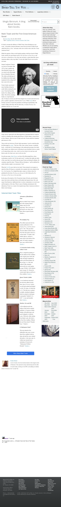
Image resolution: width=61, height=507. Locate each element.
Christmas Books (50, 197)
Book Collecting (50, 183)
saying (11, 145)
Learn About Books (51, 228)
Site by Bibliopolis (47, 493)
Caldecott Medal (50, 192)
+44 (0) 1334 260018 (34, 1)
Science (48, 275)
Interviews (48, 223)
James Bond (49, 226)
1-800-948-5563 (11, 1)
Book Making (49, 187)
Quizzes (48, 269)
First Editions (49, 212)
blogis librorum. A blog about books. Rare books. (14, 24)
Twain (30, 100)
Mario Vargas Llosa (50, 246)
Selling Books (38, 483)
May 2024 (47, 305)
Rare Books (49, 273)
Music (47, 255)
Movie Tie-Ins (50, 253)
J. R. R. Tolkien (50, 224)
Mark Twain (26, 40)
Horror (47, 219)
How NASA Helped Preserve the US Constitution (50, 134)
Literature (49, 242)
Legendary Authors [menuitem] (42, 12)
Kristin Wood (7, 38)
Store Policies (51, 485)
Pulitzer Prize (49, 267)
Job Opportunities (22, 489)
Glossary (37, 487)
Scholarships (50, 490)
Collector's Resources (39, 486)
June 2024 (54, 303)
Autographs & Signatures (40, 485)
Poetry (48, 266)
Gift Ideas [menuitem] (6, 15)
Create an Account (52, 483)
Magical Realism (50, 244)
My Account (56, 1)
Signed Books (22, 481)
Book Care (49, 181)
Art (46, 172)
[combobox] (49, 22)
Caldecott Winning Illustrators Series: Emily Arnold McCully (51, 140)
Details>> (22, 244)
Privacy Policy (51, 486)
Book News (49, 188)
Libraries (48, 235)
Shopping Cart (55, 3)
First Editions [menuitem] (29, 12)
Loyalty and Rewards (50, 488)
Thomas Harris (49, 278)
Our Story (37, 479)
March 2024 (48, 306)
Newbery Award (50, 260)
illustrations (48, 221)
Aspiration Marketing (31, 494)
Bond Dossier (49, 179)
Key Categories (22, 486)
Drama (48, 206)
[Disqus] (20, 415)
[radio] (47, 71)
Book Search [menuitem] (16, 15)
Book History (49, 185)
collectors (48, 203)
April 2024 (54, 305)
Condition (48, 205)
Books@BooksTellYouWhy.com (9, 495)
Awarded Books (50, 174)
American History (51, 169)
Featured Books (22, 485)
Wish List (50, 1)
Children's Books (51, 196)
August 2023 (54, 317)
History (48, 217)
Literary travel (49, 241)
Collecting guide (50, 201)
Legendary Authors (11, 40)
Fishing (48, 214)
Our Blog (50, 479)
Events (36, 482)
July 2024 (47, 303)
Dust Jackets (49, 208)
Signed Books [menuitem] (18, 12)
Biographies (49, 178)
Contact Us (37, 481)
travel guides (49, 280)
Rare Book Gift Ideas (51, 271)
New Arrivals (21, 483)
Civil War (8, 167)
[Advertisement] (20, 383)
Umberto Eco (49, 282)
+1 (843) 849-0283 (25, 1)
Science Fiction (50, 276)
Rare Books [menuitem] (6, 12)
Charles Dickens (50, 194)
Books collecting (50, 190)
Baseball (48, 176)
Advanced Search (22, 487)
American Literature (19, 40)
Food (47, 215)
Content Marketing (21, 494)
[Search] (59, 22)
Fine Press (49, 210)
